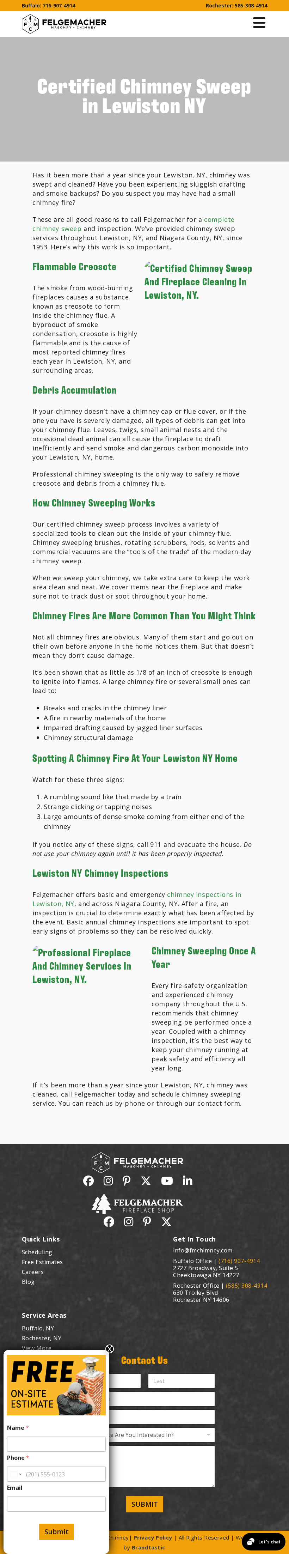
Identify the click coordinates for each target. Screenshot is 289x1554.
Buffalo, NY (38, 1328)
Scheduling (37, 1252)
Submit (56, 1531)
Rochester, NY (41, 1338)
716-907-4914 (59, 5)
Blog (28, 1282)
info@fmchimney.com (203, 1250)
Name (18, 1428)
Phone (18, 1458)
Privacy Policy (153, 1537)
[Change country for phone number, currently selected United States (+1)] (15, 1474)
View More (36, 1348)
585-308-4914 (251, 5)
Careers (33, 1272)
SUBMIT (144, 1504)
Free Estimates (42, 1262)
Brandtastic (148, 1547)
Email (15, 1488)
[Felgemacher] (64, 18)
